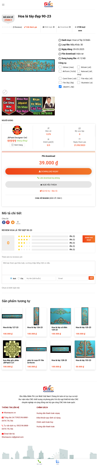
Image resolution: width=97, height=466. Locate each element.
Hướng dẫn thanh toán (46, 426)
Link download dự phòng (49, 178)
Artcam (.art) (86, 67)
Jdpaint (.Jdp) (68, 87)
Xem (18, 145)
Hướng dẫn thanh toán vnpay (48, 413)
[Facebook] (4, 222)
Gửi (91, 278)
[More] (13, 222)
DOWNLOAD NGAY (49, 171)
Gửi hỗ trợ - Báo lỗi (49, 191)
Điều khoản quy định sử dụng (48, 418)
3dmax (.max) (68, 67)
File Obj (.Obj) (68, 83)
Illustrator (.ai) (87, 83)
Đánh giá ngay (89, 239)
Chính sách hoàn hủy (45, 422)
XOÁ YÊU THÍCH (49, 185)
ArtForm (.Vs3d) (69, 71)
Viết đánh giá (31, 27)
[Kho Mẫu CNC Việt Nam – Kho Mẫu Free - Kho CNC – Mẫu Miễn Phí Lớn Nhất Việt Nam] (48, 4)
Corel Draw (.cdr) (69, 78)
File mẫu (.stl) (86, 78)
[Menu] (3, 5)
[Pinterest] (8, 222)
